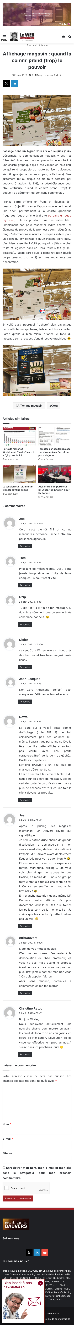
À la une (43, 45)
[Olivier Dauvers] (22, 36)
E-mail (8, 1138)
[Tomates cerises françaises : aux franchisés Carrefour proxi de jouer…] (54, 436)
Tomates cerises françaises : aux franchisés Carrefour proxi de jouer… (54, 452)
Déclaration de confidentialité (54, 1318)
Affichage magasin (30, 405)
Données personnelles (47, 1313)
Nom (7, 1124)
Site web (8, 1153)
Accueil (33, 45)
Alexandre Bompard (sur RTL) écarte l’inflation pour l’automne (54, 489)
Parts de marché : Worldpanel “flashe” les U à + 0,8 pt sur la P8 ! (18, 452)
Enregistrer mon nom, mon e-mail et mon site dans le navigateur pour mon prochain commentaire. (37, 1173)
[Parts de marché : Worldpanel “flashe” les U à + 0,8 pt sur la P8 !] (19, 436)
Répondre (25, 546)
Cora (54, 405)
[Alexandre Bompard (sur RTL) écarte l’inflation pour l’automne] (54, 474)
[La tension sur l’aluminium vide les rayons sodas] (19, 474)
